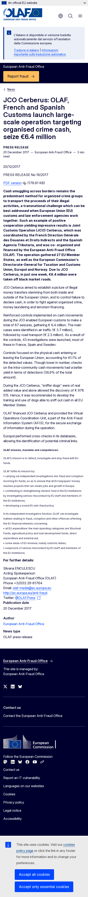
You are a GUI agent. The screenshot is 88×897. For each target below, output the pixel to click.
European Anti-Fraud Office (23, 624)
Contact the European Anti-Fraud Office (32, 716)
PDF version (12, 183)
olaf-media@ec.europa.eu (32, 588)
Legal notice (12, 810)
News (11, 89)
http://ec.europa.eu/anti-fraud (25, 593)
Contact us (11, 770)
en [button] (60, 15)
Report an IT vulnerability (21, 778)
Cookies (9, 794)
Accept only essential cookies (44, 887)
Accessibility (12, 819)
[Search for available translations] (25, 183)
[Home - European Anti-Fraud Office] (28, 14)
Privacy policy (13, 802)
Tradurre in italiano (26, 50)
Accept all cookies (34, 874)
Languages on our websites (23, 786)
